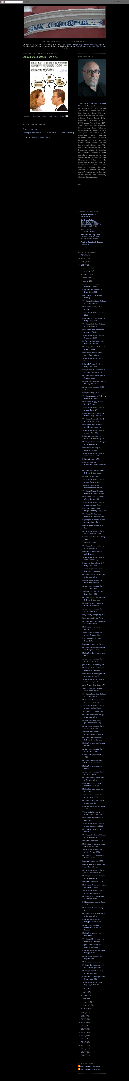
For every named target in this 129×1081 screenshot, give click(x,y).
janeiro (85, 1008)
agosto (85, 281)
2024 (83, 262)
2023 (83, 265)
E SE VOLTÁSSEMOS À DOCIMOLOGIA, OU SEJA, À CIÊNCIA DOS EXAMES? (91, 224)
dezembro (87, 268)
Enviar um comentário (31, 129)
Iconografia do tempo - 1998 (92, 841)
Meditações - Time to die (91, 962)
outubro (86, 274)
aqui (88, 103)
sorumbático (86, 229)
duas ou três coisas (88, 215)
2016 (83, 1032)
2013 (83, 1042)
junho (85, 992)
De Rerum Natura (87, 220)
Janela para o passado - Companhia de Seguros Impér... (91, 927)
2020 (83, 1019)
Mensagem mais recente (32, 133)
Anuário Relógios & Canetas (92, 242)
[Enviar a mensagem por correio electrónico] (66, 116)
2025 (83, 258)
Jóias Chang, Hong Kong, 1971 (93, 685)
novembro (87, 271)
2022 (83, 1013)
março (85, 1002)
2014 (83, 1039)
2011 (83, 1049)
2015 (83, 1036)
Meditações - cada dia (90, 476)
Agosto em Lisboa (89, 543)
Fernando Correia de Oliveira (89, 1066)
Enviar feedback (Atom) (41, 137)
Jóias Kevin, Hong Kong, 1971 (93, 711)
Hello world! (85, 244)
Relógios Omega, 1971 (90, 393)
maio (85, 995)
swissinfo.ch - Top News (90, 235)
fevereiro (86, 1005)
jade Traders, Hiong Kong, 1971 (93, 665)
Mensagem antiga (68, 133)
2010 (83, 1052)
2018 (83, 1026)
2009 (83, 1055)
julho (85, 989)
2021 (83, 1016)
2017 (83, 1029)
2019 (83, 1022)
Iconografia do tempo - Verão (92, 618)
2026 (83, 255)
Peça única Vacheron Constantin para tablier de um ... (94, 464)
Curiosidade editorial (88, 231)
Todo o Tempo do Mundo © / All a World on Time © (79, 44)
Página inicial (51, 133)
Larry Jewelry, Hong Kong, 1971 (94, 615)
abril (85, 999)
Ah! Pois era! (85, 217)
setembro (86, 278)
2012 (83, 1045)
